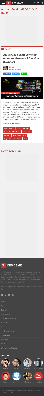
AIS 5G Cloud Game (23, 128)
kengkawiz (27, 368)
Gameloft (7, 135)
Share (8, 74)
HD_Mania (27, 382)
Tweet (16, 74)
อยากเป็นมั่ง (39, 382)
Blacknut (7, 132)
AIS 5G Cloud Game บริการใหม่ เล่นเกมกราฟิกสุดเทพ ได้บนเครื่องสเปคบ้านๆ (21, 58)
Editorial (4, 310)
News (3, 301)
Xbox (25, 139)
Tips (2, 306)
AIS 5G (11, 128)
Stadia (19, 139)
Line (25, 74)
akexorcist (16, 382)
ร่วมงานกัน (4, 340)
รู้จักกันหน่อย (5, 335)
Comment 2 (17, 123)
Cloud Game (16, 132)
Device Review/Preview (9, 318)
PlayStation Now (9, 139)
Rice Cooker (38, 368)
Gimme (11, 67)
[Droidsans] (14, 3)
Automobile (5, 323)
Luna (24, 135)
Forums (3, 327)
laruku (5, 382)
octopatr (5, 368)
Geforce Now (17, 135)
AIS (5, 128)
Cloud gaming (27, 132)
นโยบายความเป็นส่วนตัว (9, 348)
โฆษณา (3, 344)
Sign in (36, 2)
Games (8, 49)
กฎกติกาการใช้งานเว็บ (8, 331)
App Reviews (5, 314)
